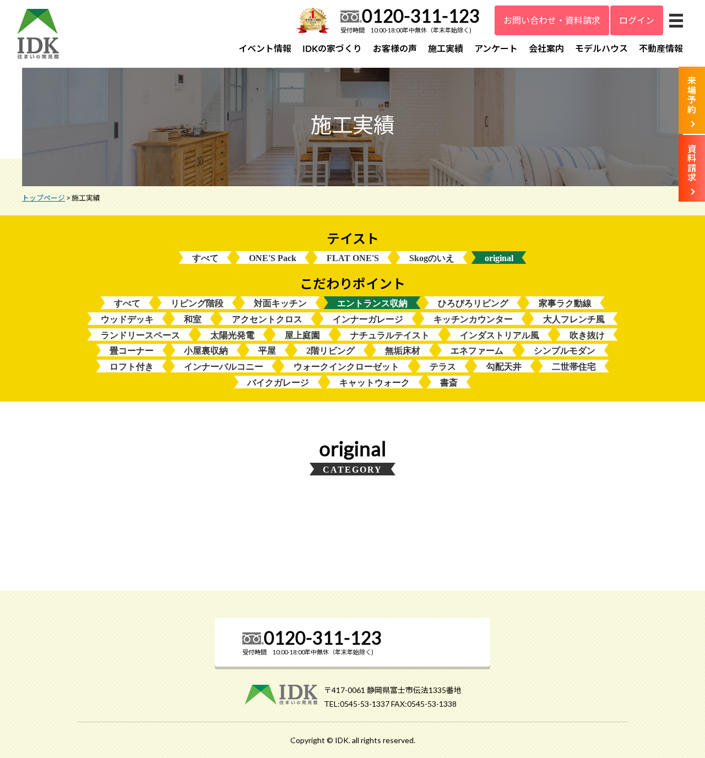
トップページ (43, 197)
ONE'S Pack (272, 258)
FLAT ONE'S (353, 258)
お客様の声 (395, 48)
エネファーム (477, 350)
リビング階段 (197, 303)
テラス (443, 366)
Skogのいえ (431, 258)
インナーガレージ (368, 319)
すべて (205, 258)
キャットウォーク (374, 382)
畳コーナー (132, 350)
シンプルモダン (564, 350)
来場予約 (691, 95)
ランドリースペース (140, 335)
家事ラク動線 (565, 303)
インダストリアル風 (499, 335)
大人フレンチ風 (574, 319)
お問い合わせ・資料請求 (551, 20)
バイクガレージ (278, 382)
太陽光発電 (232, 335)
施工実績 (445, 48)
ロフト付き (132, 366)
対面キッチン (280, 303)
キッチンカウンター (473, 319)
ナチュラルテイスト (390, 335)
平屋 (267, 350)
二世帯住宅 (574, 366)
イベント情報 (264, 48)
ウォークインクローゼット (346, 366)
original (499, 258)
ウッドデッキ (127, 319)
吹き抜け (587, 335)
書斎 (449, 382)
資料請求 (691, 163)
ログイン (636, 20)
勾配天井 (504, 366)
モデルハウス (601, 48)
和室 (193, 319)
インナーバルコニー (223, 366)
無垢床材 (402, 350)
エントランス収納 (372, 303)
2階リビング (330, 350)
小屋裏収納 (206, 350)
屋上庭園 (302, 335)
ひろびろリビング (473, 303)
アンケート (496, 48)
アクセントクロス (267, 319)
